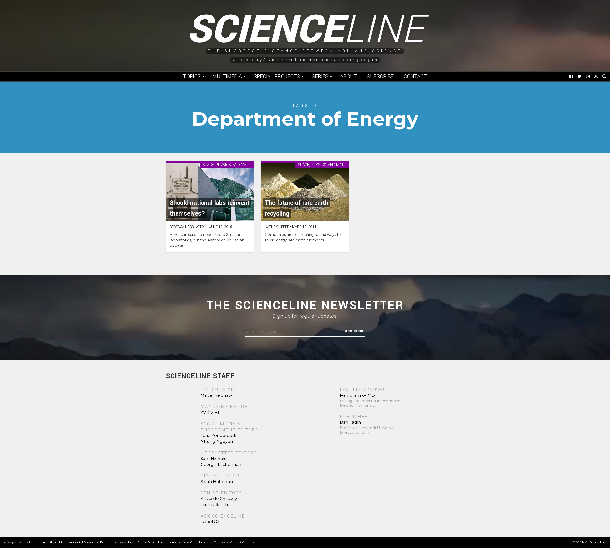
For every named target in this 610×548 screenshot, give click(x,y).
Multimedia (227, 76)
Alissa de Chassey (219, 498)
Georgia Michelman (221, 464)
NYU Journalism (594, 542)
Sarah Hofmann (217, 481)
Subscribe (380, 76)
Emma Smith (214, 504)
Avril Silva (210, 412)
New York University (197, 542)
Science (305, 29)
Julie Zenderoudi (218, 435)
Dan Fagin (350, 422)
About (348, 76)
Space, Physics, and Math (227, 165)
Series (320, 76)
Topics (192, 76)
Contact (415, 76)
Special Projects (277, 76)
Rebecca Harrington (188, 226)
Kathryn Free (277, 226)
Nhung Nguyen (217, 441)
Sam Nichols (213, 458)
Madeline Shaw (216, 395)
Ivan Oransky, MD (357, 395)
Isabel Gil (210, 521)
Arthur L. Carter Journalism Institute (150, 542)
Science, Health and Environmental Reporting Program (71, 542)
